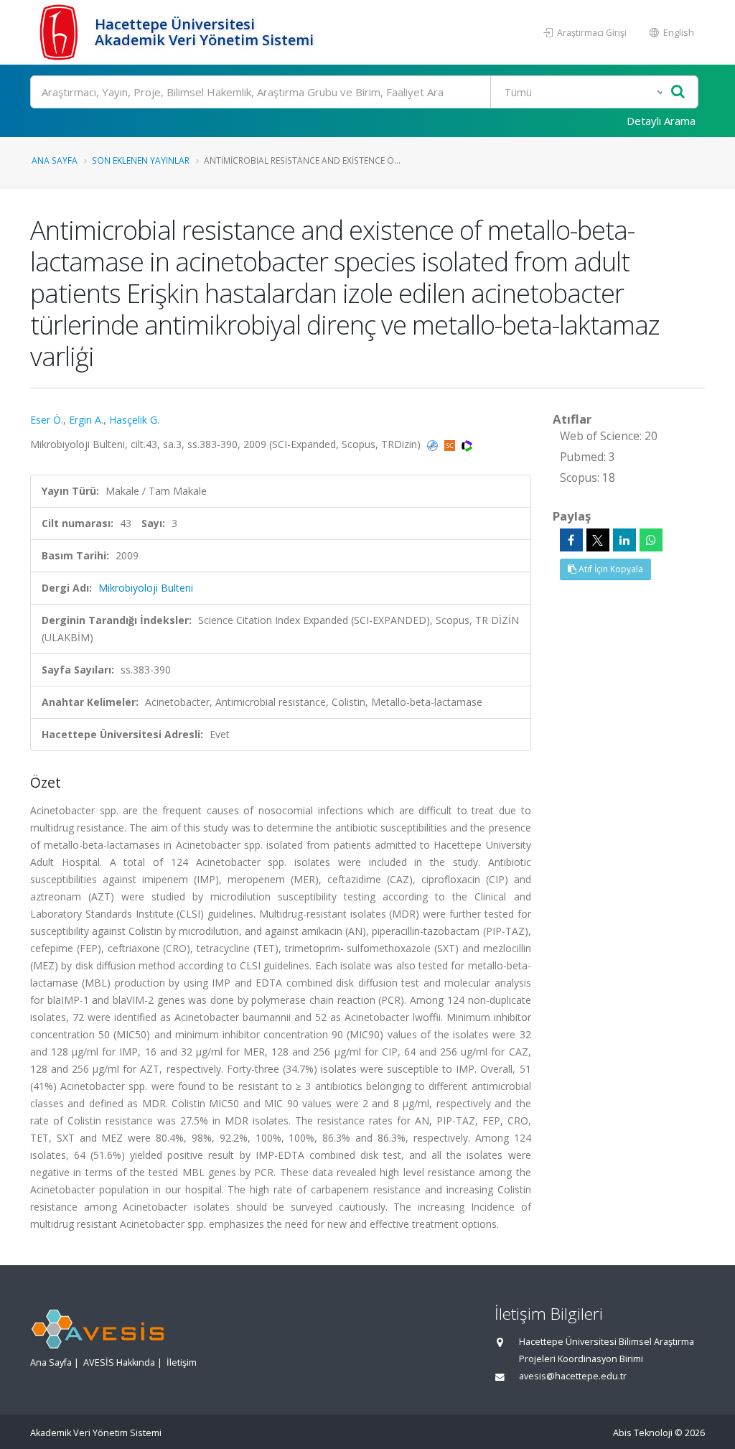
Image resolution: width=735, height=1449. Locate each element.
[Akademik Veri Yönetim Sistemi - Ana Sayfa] (60, 32)
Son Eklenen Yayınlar (140, 160)
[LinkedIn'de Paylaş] (624, 539)
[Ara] (678, 92)
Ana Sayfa (55, 160)
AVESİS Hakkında (119, 1362)
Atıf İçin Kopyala (609, 569)
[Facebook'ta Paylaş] (571, 539)
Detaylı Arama (661, 120)
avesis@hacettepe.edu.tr (573, 1376)
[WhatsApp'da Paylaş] (651, 539)
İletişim (182, 1362)
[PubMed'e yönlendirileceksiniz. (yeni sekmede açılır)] (434, 444)
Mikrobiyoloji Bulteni (145, 588)
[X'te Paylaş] (597, 539)
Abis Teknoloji (643, 1433)
